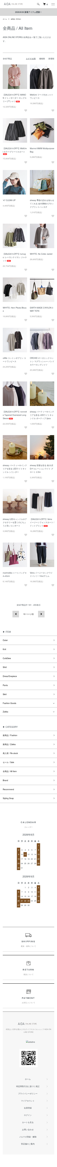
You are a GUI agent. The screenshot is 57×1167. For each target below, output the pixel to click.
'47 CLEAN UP (9, 200)
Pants (5, 685)
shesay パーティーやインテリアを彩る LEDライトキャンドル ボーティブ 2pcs (42, 415)
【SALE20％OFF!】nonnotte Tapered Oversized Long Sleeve (15, 415)
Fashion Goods (9, 703)
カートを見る (28, 1122)
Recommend (8, 789)
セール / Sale (8, 762)
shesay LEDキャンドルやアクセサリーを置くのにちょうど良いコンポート (15, 522)
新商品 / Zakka (9, 744)
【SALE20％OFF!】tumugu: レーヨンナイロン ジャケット (15, 257)
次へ (41, 614)
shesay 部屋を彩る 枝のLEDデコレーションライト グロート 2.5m (41, 468)
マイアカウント (28, 1100)
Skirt (5, 694)
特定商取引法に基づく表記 (27, 1086)
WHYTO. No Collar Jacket (41, 253)
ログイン (28, 1115)
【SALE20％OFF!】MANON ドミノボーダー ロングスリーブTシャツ (15, 98)
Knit (4, 649)
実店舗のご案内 (28, 1143)
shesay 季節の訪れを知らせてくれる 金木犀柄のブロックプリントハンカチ (42, 203)
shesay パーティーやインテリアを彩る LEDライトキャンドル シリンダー (15, 468)
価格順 (42, 58)
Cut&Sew (7, 658)
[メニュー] (53, 4)
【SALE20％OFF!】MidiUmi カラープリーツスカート (15, 150)
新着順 (51, 58)
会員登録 (28, 1107)
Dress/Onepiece (10, 676)
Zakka (5, 711)
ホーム (5, 19)
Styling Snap (8, 798)
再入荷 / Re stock (10, 753)
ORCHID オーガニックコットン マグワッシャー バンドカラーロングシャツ (42, 361)
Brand (5, 780)
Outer (5, 640)
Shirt (5, 667)
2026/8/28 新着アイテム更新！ (28, 12)
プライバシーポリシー (27, 1093)
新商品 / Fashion (10, 735)
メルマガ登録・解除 (28, 1136)
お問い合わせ (28, 1129)
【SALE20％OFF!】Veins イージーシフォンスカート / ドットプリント (42, 522)
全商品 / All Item (16, 19)
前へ (15, 614)
